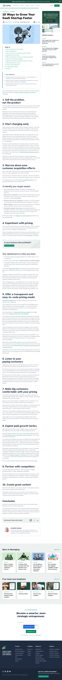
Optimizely (30, 235)
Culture (29, 655)
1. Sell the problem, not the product (14, 49)
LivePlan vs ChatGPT (54, 653)
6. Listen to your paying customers (14, 59)
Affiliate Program (39, 655)
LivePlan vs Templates (54, 649)
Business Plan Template (40, 660)
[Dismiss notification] (60, 1)
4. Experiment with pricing (12, 55)
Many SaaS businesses (8, 300)
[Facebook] (5, 671)
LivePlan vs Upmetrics (54, 655)
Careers (29, 651)
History (29, 653)
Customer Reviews (19, 653)
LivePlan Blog (5, 11)
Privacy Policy (38, 635)
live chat (16, 351)
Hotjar (20, 208)
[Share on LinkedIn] (39, 22)
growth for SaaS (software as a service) (25, 92)
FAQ (16, 657)
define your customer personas (24, 215)
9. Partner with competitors (12, 64)
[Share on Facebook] (37, 22)
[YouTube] (10, 671)
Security (17, 660)
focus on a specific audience (26, 180)
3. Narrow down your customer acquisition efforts (18, 53)
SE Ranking (18, 198)
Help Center (38, 649)
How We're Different (20, 651)
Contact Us (30, 649)
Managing (13, 11)
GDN (37, 455)
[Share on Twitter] (34, 22)
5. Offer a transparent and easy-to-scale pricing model (19, 57)
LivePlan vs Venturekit (54, 657)
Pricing (32, 5)
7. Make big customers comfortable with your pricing (18, 61)
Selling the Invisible (14, 268)
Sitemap (37, 662)
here (36, 461)
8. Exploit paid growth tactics (12, 62)
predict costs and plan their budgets (19, 313)
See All (56, 549)
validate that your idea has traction (29, 152)
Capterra (12, 455)
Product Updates (19, 655)
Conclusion (7, 68)
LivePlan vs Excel (53, 651)
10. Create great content (11, 66)
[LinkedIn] (7, 671)
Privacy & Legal (24, 674)
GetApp (17, 455)
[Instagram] (3, 671)
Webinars (37, 653)
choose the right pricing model (22, 312)
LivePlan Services (39, 651)
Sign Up (57, 5)
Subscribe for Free (43, 676)
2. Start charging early (11, 51)
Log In (51, 5)
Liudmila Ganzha (8, 22)
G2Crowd (23, 455)
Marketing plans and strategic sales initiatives (19, 435)
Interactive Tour (18, 649)
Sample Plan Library (40, 659)
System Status (18, 659)
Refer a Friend (38, 657)
